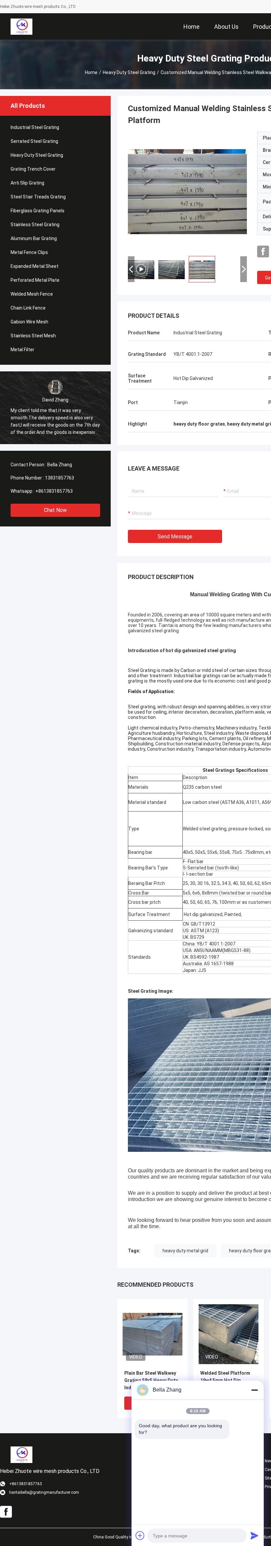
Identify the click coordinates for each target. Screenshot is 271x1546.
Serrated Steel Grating (34, 141)
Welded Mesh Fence (32, 294)
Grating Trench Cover (33, 169)
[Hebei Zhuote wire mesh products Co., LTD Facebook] (263, 252)
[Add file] (140, 1535)
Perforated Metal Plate (35, 280)
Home (91, 72)
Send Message (175, 536)
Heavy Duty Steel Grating (129, 72)
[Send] (254, 1535)
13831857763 (59, 478)
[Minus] (254, 1390)
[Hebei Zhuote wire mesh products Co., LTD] (21, 26)
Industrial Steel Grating (35, 127)
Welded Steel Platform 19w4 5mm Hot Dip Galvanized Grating (225, 1380)
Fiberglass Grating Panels (37, 210)
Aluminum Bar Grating (34, 238)
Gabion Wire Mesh (29, 321)
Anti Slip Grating (27, 183)
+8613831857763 (54, 491)
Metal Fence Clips (29, 252)
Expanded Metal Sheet (34, 266)
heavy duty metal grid (185, 1250)
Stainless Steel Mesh (33, 335)
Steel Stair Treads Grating (38, 196)
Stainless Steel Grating (35, 224)
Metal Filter (22, 349)
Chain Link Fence (28, 308)
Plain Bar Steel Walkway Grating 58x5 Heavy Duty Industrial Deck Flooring (151, 1380)
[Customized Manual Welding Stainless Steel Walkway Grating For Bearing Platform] (152, 1334)
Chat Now (55, 510)
